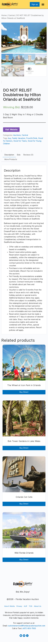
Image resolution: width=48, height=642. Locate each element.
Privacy (19, 606)
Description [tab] (9, 155)
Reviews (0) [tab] (28, 155)
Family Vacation (18, 138)
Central (11, 15)
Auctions (17, 135)
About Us (37, 606)
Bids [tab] (18, 155)
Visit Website (11, 129)
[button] (43, 4)
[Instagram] (27, 635)
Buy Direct (24, 392)
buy (9, 138)
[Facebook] (24, 635)
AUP (25, 606)
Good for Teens (20, 141)
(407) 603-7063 (29, 628)
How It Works (9, 606)
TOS (30, 606)
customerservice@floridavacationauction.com (26, 626)
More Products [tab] (10, 159)
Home (4, 15)
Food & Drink (31, 138)
